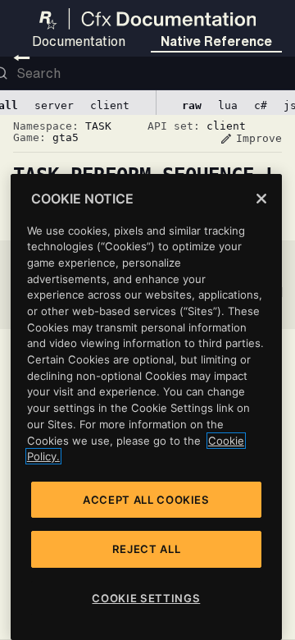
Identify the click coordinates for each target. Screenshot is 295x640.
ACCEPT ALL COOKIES (146, 499)
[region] (146, 407)
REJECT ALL (146, 548)
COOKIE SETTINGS (146, 598)
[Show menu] (21, 57)
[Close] (261, 199)
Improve (251, 138)
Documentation (78, 41)
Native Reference (216, 41)
